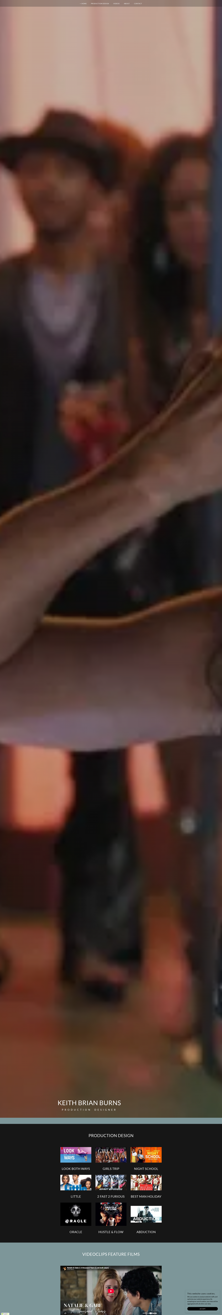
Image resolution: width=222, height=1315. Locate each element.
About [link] (127, 4)
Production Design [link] (100, 4)
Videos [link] (116, 4)
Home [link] (84, 4)
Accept (203, 1309)
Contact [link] (138, 4)
